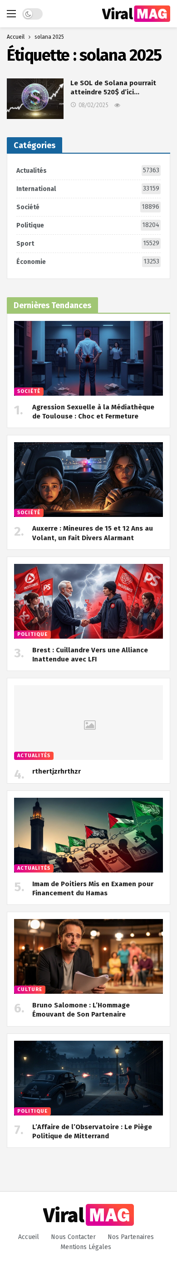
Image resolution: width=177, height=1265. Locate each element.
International (87, 189)
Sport (87, 243)
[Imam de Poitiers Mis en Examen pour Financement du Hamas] (88, 835)
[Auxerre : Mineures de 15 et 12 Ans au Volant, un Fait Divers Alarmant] (88, 479)
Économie (87, 262)
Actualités (87, 170)
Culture (29, 989)
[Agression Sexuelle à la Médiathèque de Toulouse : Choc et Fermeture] (88, 358)
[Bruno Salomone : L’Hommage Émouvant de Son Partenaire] (88, 956)
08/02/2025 (93, 105)
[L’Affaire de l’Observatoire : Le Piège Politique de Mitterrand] (88, 1078)
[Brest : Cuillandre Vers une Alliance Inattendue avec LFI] (88, 601)
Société (87, 207)
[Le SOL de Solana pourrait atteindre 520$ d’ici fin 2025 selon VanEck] (35, 98)
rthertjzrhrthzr (56, 771)
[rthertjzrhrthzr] (88, 722)
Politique (87, 225)
